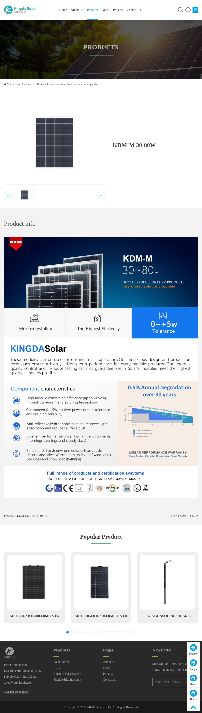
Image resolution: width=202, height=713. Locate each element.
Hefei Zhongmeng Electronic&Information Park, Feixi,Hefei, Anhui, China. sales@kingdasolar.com (22, 673)
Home (63, 9)
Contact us (134, 9)
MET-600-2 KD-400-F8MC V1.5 (34, 616)
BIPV (57, 667)
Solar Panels (67, 84)
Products (92, 9)
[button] (67, 632)
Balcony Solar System (67, 673)
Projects (118, 9)
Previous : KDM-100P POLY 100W (25, 515)
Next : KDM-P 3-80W (184, 515)
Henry (193, 699)
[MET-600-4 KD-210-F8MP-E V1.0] (101, 582)
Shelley (193, 653)
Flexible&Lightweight (67, 679)
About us (77, 9)
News (105, 9)
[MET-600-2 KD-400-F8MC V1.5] (34, 582)
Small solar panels (87, 84)
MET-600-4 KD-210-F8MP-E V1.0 (101, 616)
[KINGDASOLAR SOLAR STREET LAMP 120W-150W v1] (167, 582)
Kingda (193, 669)
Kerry (193, 684)
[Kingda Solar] (25, 10)
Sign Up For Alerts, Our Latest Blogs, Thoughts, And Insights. (171, 666)
